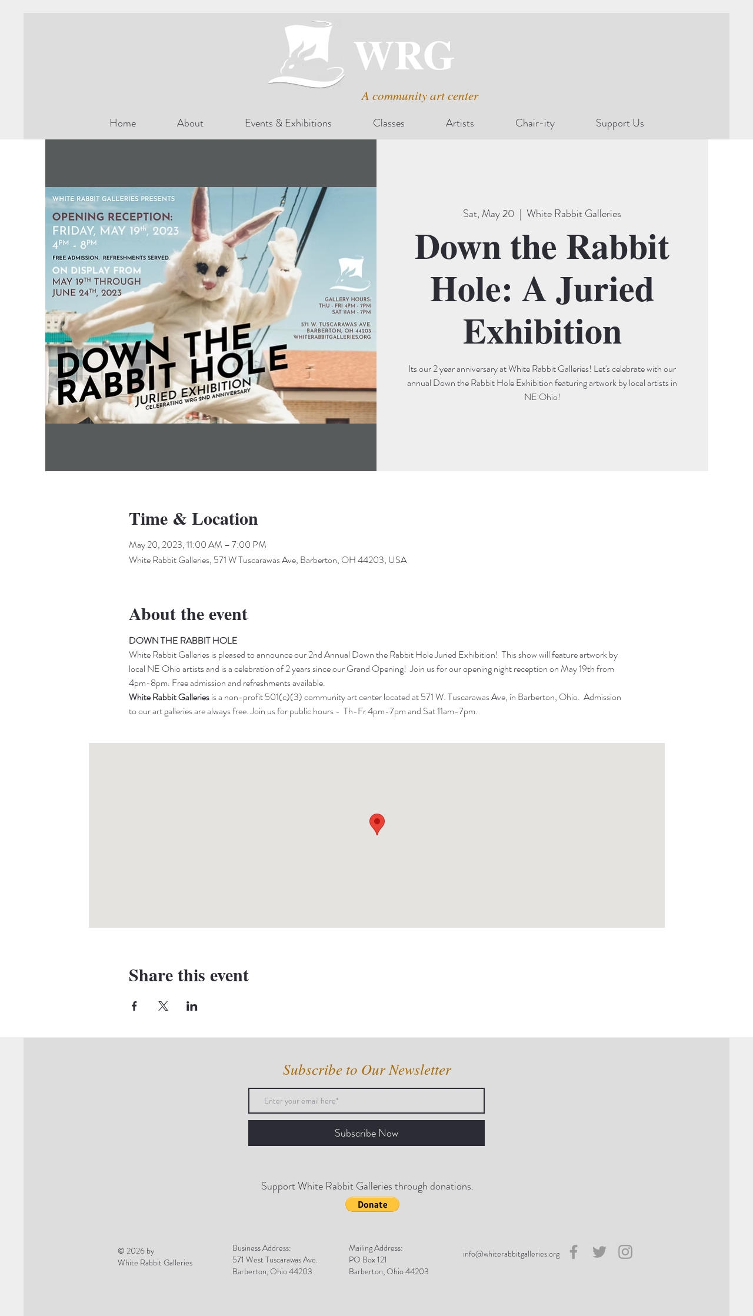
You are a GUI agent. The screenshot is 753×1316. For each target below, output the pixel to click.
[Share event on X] (163, 1006)
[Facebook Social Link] (573, 1251)
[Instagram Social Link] (625, 1251)
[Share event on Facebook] (134, 1006)
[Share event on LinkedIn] (192, 1006)
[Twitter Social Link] (599, 1251)
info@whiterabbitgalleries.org (511, 1254)
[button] (372, 1204)
